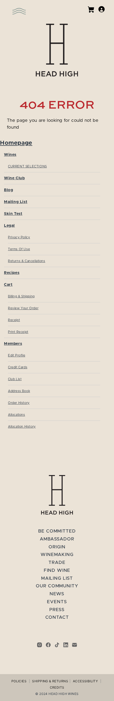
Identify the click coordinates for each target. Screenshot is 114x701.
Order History (19, 402)
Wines (10, 155)
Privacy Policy (19, 237)
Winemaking (57, 554)
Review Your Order (23, 308)
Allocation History (22, 426)
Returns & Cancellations (26, 261)
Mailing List (15, 202)
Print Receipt (18, 331)
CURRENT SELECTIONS (27, 166)
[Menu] (12, 8)
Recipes (11, 273)
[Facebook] (48, 644)
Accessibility (85, 681)
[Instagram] (39, 644)
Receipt (14, 320)
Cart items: (91, 9)
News (57, 594)
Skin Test (13, 214)
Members (13, 344)
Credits (57, 687)
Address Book (19, 391)
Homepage (16, 143)
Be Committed (57, 531)
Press (57, 609)
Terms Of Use (19, 249)
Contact (57, 617)
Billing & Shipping (21, 296)
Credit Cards (17, 367)
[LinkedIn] (65, 644)
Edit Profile (16, 355)
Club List (14, 379)
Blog (8, 190)
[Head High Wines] (57, 495)
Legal (9, 226)
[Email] (74, 644)
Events (57, 602)
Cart (8, 285)
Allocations (16, 414)
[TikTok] (57, 644)
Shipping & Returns (50, 681)
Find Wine (57, 570)
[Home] (57, 50)
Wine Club (14, 178)
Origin (57, 547)
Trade (57, 562)
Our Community (57, 586)
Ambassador (57, 539)
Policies (19, 681)
